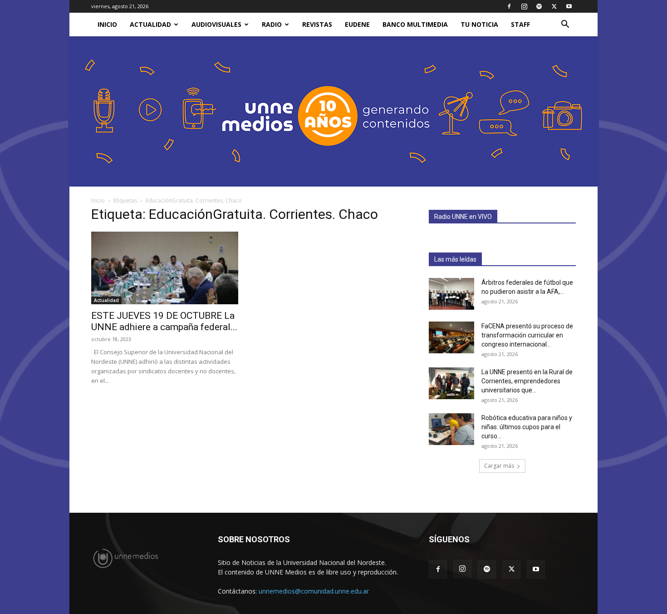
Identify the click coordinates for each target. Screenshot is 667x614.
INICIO (107, 24)
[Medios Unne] (333, 111)
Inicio (98, 200)
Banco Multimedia (415, 24)
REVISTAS (317, 24)
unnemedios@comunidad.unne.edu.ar (314, 591)
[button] (565, 25)
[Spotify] (539, 6)
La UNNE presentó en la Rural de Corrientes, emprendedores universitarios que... (527, 381)
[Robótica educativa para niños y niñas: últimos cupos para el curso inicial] (451, 429)
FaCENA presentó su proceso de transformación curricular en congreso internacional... (527, 335)
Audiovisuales (216, 24)
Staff (520, 24)
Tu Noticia (479, 24)
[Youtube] (569, 6)
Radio (272, 24)
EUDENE (357, 24)
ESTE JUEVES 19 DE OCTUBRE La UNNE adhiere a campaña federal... (164, 321)
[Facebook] (509, 6)
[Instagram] (524, 6)
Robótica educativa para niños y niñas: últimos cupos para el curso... (526, 427)
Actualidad (150, 24)
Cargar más (499, 466)
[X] (554, 6)
